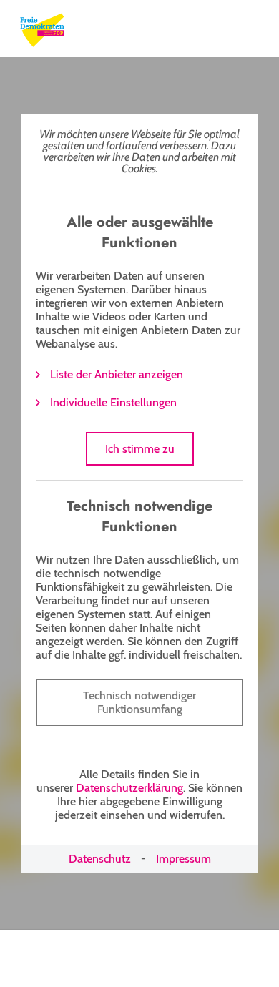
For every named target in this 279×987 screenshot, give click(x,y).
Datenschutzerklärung (129, 788)
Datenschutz (100, 858)
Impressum (183, 858)
